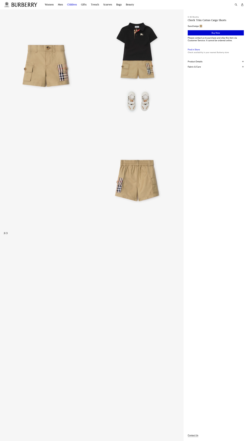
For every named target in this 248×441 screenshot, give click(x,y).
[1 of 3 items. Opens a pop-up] (46, 66)
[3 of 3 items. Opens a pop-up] (92, 181)
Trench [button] (95, 4)
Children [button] (72, 4)
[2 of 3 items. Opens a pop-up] (138, 66)
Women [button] (49, 4)
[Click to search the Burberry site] (236, 4)
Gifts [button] (84, 4)
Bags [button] (119, 4)
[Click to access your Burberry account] (242, 4)
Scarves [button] (107, 4)
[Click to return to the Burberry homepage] (25, 4)
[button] (216, 32)
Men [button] (60, 4)
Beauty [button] (130, 4)
